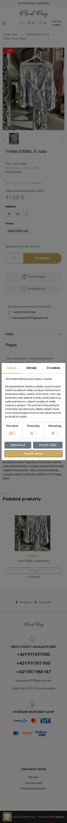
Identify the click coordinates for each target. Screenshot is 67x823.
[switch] (33, 433)
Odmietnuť (18, 445)
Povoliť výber (47, 445)
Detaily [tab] (32, 368)
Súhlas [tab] (11, 368)
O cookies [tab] (53, 368)
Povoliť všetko (33, 453)
